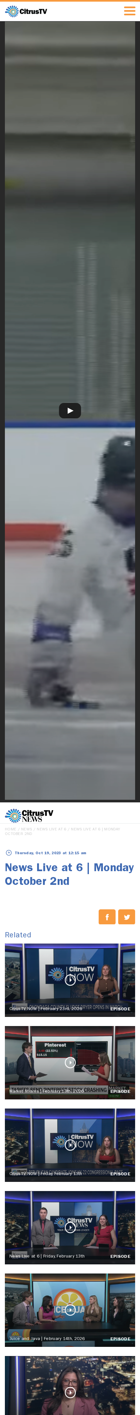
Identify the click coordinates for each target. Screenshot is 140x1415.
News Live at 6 (51, 830)
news (26, 830)
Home (10, 830)
